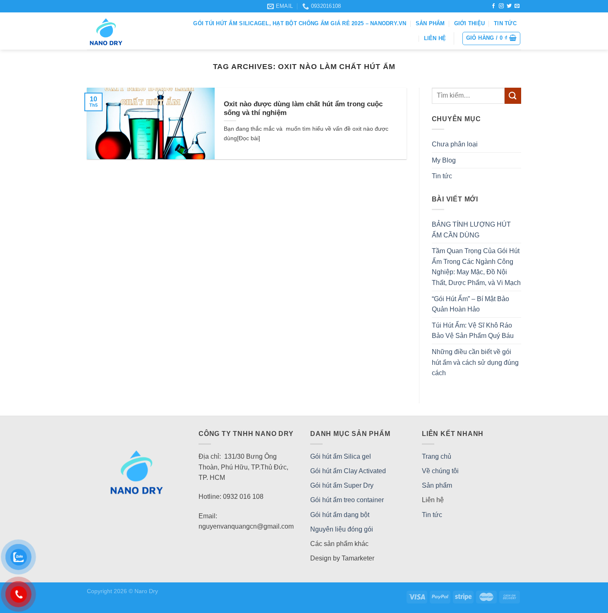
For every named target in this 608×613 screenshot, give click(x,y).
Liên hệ (435, 38)
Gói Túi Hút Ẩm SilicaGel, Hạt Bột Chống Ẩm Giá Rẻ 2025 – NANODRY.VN (299, 23)
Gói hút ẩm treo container (347, 499)
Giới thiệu (469, 23)
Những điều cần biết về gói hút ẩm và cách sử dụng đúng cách (475, 362)
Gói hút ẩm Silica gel (340, 456)
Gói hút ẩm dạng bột (339, 514)
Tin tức (505, 23)
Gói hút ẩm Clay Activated (348, 470)
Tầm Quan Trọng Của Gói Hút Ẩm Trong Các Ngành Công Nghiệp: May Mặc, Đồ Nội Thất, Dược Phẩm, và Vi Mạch (476, 266)
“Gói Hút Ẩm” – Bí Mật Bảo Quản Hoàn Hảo (470, 304)
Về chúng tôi (440, 470)
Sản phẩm (430, 23)
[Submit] (513, 96)
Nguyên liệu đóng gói (341, 529)
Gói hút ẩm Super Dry (341, 485)
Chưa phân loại (455, 144)
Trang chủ (436, 456)
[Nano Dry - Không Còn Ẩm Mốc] (120, 31)
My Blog (444, 160)
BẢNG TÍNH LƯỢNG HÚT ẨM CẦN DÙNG (471, 230)
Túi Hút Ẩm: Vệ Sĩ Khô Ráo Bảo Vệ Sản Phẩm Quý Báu (473, 331)
